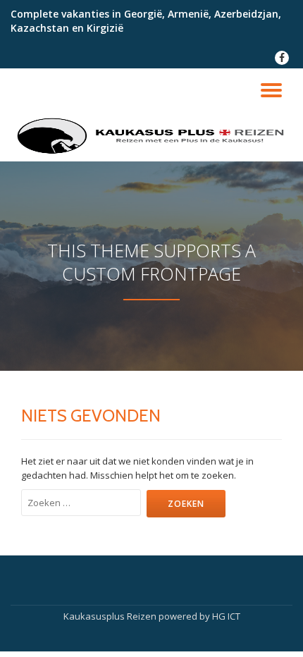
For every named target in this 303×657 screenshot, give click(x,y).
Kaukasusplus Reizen (111, 616)
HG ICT (226, 616)
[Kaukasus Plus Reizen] (151, 136)
